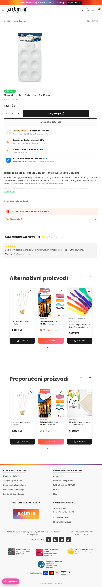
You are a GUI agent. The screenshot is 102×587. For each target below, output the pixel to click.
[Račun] (88, 10)
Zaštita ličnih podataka (13, 494)
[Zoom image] (30, 57)
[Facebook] (48, 539)
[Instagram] (55, 539)
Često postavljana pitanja (14, 485)
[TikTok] (68, 539)
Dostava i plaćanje (11, 476)
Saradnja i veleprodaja (63, 480)
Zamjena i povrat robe (13, 480)
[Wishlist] (95, 113)
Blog (55, 494)
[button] (47, 347)
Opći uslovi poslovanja (13, 489)
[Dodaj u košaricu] (22, 341)
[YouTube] (61, 539)
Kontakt (56, 489)
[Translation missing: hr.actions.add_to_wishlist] (31, 291)
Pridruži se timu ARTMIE (64, 485)
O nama (56, 476)
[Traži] (82, 10)
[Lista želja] (93, 10)
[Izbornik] (3, 10)
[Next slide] (90, 277)
